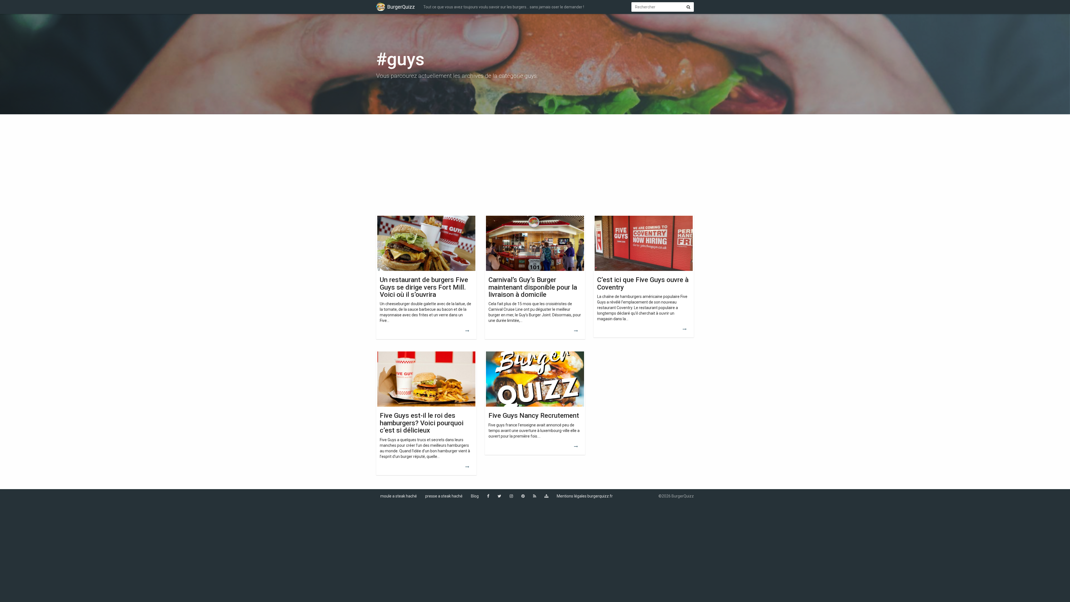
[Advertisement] (535, 162)
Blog (475, 496)
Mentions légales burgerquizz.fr (585, 496)
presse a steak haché (444, 496)
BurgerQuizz (401, 7)
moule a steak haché (398, 496)
